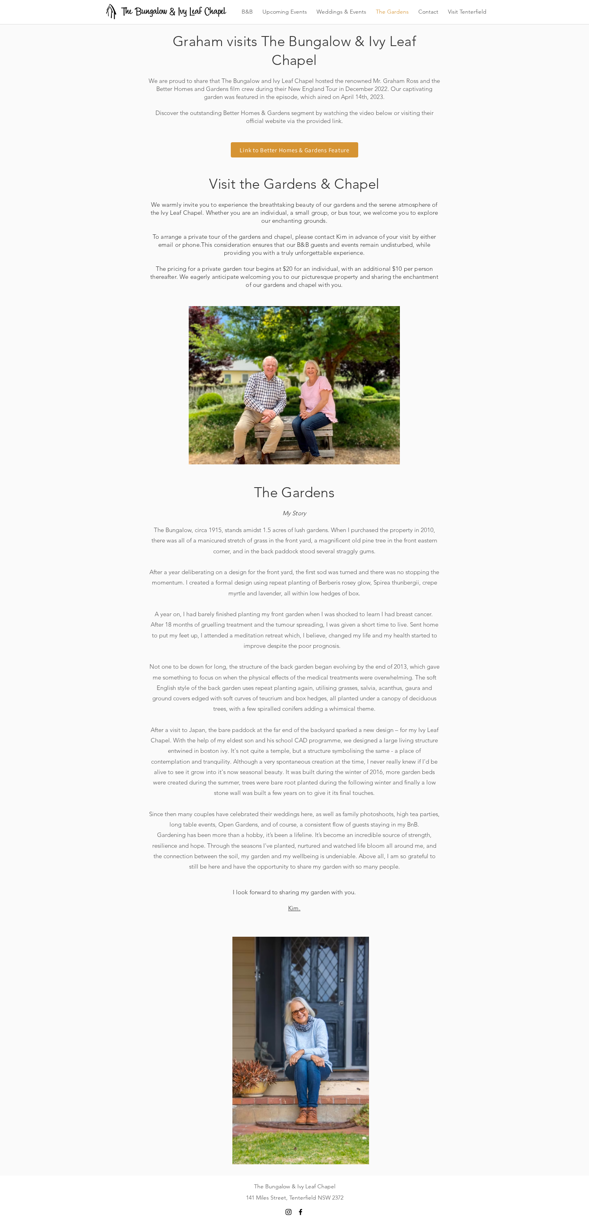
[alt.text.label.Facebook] (301, 1212)
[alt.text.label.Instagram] (288, 1212)
